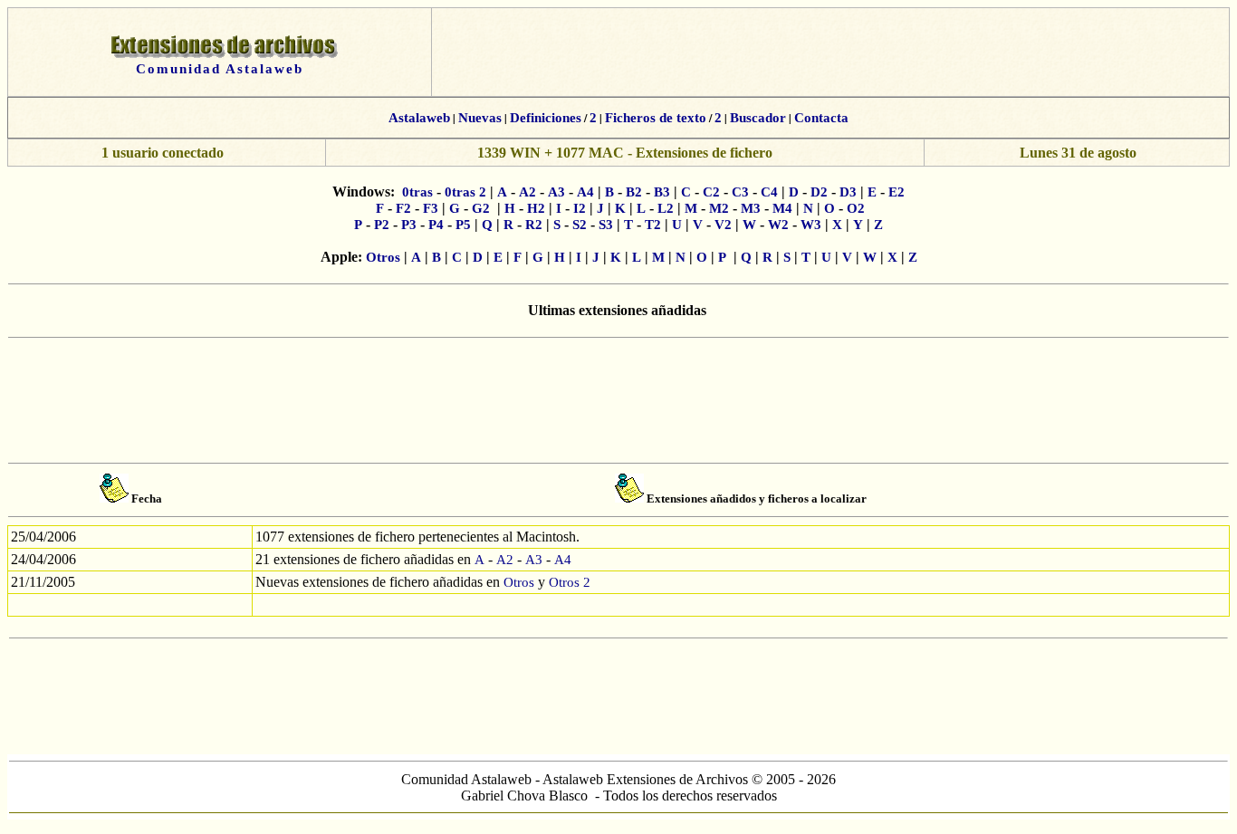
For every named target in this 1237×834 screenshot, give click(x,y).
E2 (896, 192)
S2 (579, 224)
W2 (778, 224)
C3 (740, 192)
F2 (403, 208)
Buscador (758, 117)
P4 (436, 224)
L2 (665, 208)
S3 (606, 224)
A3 (556, 192)
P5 (463, 224)
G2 (481, 208)
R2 (533, 224)
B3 (662, 192)
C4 (769, 192)
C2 (711, 192)
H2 (536, 208)
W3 (811, 224)
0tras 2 (465, 192)
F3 (430, 208)
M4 (782, 208)
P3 (409, 224)
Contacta (821, 117)
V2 (723, 224)
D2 (819, 192)
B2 (634, 192)
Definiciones (545, 117)
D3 (848, 192)
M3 (751, 208)
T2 (653, 224)
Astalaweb (419, 117)
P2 (381, 224)
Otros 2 (569, 582)
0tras (417, 192)
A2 (527, 192)
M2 (719, 208)
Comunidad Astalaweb (219, 69)
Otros (383, 257)
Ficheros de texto (655, 117)
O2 (856, 208)
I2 (579, 208)
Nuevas (480, 117)
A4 (585, 192)
